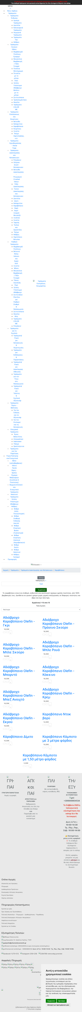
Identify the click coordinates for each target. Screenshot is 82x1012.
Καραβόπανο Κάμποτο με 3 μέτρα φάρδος (59, 738)
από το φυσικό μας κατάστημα (32, 816)
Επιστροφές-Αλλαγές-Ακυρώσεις (12, 892)
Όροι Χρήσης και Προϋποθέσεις (12, 911)
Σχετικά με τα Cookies (9, 926)
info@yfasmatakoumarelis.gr (16, 943)
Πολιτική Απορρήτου (8, 923)
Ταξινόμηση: (41, 606)
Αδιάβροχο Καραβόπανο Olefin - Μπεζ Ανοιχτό (19, 695)
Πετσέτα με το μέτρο (17, 75)
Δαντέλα (17, 25)
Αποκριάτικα (18, 439)
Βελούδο (17, 121)
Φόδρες (16, 42)
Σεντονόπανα (19, 97)
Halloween (17, 441)
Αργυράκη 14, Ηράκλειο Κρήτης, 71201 (18, 940)
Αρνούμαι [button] (61, 1001)
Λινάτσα (17, 218)
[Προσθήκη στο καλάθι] (4, 632)
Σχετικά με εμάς (7, 909)
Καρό (16, 208)
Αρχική (5, 570)
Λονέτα (16, 131)
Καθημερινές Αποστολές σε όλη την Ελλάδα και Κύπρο (30, 806)
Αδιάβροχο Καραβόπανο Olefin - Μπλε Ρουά (58, 646)
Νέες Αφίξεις (12, 11)
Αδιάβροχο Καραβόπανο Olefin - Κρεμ (58, 693)
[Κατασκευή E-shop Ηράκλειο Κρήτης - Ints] (31, 1007)
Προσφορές (12, 559)
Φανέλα (16, 102)
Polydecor (17, 160)
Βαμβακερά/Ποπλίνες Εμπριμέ (18, 54)
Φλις (16, 316)
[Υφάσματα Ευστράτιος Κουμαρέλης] (41, 283)
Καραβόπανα (18, 126)
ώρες (30, 946)
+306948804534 (27, 949)
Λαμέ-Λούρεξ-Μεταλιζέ (17, 212)
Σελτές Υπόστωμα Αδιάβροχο (18, 289)
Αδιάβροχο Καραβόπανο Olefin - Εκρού (19, 718)
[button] (45, 711)
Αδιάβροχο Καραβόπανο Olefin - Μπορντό (19, 671)
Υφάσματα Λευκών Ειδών (14, 47)
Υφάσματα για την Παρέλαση (14, 451)
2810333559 (22, 946)
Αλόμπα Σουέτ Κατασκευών (18, 164)
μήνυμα (74, 860)
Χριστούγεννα (19, 446)
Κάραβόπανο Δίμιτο (18, 737)
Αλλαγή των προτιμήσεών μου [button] (58, 1005)
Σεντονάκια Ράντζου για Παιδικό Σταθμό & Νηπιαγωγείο (18, 302)
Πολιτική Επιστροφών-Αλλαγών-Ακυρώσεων (16, 917)
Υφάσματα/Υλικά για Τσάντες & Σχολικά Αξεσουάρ (18, 393)
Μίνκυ (16, 268)
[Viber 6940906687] (50, 954)
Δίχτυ (16, 201)
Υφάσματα (12, 13)
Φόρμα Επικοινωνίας (11, 937)
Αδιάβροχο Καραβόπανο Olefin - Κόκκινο (58, 671)
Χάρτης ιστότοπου (7, 898)
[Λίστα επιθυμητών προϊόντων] (51, 565)
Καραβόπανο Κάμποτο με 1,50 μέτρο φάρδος (40, 757)
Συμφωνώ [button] (51, 1001)
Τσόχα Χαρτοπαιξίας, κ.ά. (19, 136)
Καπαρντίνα (18, 124)
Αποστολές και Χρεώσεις (9, 883)
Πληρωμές (5, 886)
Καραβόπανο (18, 206)
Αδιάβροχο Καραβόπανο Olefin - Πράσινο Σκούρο (58, 623)
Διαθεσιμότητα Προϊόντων (10, 889)
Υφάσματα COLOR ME (18, 107)
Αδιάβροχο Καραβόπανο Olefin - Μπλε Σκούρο (19, 648)
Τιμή (41, 584)
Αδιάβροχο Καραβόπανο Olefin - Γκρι (19, 621)
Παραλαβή (28, 814)
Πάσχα (16, 444)
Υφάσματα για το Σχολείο (14, 330)
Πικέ (16, 81)
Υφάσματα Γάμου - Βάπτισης (14, 405)
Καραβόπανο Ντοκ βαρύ (56, 716)
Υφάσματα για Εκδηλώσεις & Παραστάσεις (19, 355)
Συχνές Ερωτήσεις (7, 895)
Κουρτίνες (17, 129)
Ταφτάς (16, 223)
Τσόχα (16, 232)
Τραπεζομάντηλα (20, 100)
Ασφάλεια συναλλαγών (9, 920)
